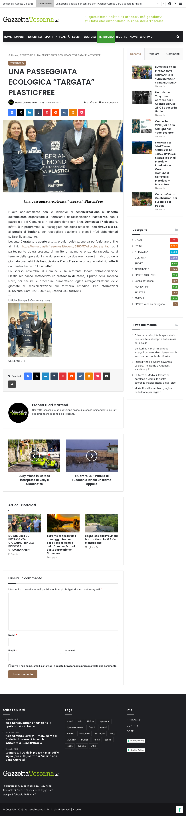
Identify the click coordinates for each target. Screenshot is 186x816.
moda (112, 733)
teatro (70, 745)
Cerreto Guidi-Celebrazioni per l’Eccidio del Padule (166, 199)
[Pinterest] (46, 112)
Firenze (70, 733)
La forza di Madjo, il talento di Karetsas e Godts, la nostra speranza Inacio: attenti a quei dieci (155, 379)
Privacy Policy (137, 740)
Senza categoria (144, 280)
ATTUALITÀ (63, 36)
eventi (103, 727)
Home (14, 55)
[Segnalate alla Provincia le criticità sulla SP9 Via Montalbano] (101, 523)
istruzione (100, 733)
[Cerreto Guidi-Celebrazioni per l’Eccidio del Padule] (142, 199)
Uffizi (93, 745)
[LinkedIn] (29, 112)
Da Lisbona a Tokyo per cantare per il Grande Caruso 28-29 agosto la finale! (166, 102)
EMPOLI (19, 36)
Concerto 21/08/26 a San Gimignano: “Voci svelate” (165, 127)
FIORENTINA (34, 36)
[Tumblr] (38, 112)
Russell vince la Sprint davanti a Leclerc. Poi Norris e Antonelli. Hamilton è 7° (153, 365)
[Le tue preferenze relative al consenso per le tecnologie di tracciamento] (179, 809)
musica (84, 739)
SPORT (49, 36)
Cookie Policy (137, 750)
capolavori (104, 721)
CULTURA (90, 36)
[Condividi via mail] (106, 376)
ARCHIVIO (146, 36)
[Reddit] (55, 112)
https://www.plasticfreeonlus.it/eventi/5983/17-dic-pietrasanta (65, 246)
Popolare (153, 54)
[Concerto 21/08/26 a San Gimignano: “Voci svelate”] (142, 126)
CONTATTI (133, 725)
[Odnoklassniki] (73, 112)
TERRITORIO (106, 36)
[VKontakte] (64, 112)
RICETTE (121, 36)
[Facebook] (12, 112)
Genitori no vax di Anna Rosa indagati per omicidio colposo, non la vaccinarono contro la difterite (156, 352)
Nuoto (97, 739)
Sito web (70, 650)
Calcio (90, 721)
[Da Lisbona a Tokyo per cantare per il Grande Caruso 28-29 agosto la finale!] (142, 97)
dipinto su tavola (75, 727)
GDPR (130, 731)
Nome (12, 635)
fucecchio (84, 733)
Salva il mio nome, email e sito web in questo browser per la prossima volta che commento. (64, 665)
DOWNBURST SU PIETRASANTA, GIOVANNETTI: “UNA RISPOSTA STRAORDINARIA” (21, 543)
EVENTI (76, 36)
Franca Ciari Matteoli (26, 102)
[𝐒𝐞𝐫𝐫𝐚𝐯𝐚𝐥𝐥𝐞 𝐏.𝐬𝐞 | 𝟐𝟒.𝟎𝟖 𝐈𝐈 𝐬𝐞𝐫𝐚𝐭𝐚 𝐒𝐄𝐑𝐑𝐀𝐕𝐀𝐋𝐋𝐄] (142, 147)
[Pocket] (81, 112)
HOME (8, 36)
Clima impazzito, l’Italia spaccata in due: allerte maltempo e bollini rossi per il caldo (155, 339)
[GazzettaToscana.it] (31, 19)
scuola (108, 739)
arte (80, 721)
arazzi (70, 721)
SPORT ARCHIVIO (145, 275)
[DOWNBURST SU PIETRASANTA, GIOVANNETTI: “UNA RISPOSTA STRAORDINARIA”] (24, 523)
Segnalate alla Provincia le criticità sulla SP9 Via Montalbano (101, 539)
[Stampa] (12, 384)
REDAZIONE (134, 720)
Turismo (82, 745)
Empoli (91, 727)
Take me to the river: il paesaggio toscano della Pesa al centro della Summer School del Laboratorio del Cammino (61, 544)
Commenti (173, 54)
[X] (20, 112)
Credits (77, 809)
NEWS (134, 36)
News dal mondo (144, 325)
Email (12, 650)
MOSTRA (71, 739)
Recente (135, 54)
